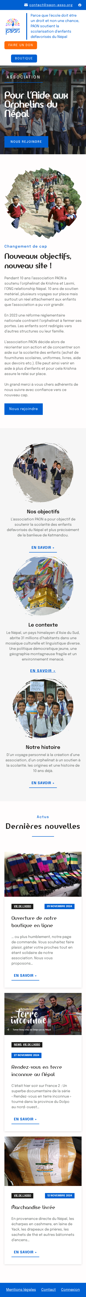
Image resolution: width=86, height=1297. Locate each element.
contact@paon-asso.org (51, 5)
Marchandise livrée (33, 1207)
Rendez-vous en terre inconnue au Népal (36, 1070)
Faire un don (20, 45)
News (17, 1044)
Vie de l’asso (22, 906)
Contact (48, 1290)
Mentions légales (21, 1290)
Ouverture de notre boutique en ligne (34, 921)
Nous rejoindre (26, 141)
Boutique (24, 58)
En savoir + (44, 549)
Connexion (70, 1290)
